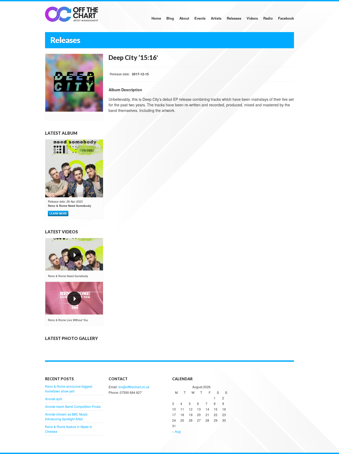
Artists (216, 18)
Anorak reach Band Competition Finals (73, 406)
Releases (234, 18)
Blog (170, 18)
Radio (268, 18)
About (184, 18)
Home (156, 18)
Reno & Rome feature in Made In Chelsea (68, 429)
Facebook (286, 18)
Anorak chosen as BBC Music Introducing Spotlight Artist (66, 416)
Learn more (58, 213)
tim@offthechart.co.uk (133, 387)
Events (200, 18)
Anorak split (53, 398)
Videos (252, 18)
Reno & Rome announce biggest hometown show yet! (68, 388)
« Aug (176, 431)
